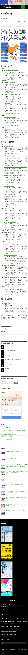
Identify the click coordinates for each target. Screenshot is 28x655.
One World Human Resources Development (15, 277)
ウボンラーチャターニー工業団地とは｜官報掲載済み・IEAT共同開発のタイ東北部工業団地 (16, 465)
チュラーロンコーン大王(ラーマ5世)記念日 (15, 359)
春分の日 (3, 332)
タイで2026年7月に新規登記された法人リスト (16, 451)
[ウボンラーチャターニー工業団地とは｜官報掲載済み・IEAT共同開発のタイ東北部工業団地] (3, 467)
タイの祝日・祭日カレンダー (7, 343)
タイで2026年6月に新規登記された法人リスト (16, 458)
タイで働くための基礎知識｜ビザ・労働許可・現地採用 (13, 430)
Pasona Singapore (8, 287)
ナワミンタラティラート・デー (12, 355)
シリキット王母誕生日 (10, 350)
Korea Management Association (12, 70)
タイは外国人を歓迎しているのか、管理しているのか (16, 511)
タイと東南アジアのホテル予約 (8, 604)
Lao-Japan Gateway (9, 243)
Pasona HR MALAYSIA (9, 232)
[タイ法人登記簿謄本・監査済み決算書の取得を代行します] (3, 499)
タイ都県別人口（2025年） (12, 478)
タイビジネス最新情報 (7, 7)
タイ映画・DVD (4, 609)
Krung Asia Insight (8, 146)
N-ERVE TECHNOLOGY (10, 117)
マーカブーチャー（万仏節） (7, 327)
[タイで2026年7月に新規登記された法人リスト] (3, 454)
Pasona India (7, 303)
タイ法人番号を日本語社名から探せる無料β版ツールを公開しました (16, 491)
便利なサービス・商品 (6, 442)
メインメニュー (26, 7)
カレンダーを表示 (22, 21)
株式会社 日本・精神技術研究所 (17, 651)
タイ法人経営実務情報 (6, 439)
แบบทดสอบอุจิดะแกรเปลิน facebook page (10, 629)
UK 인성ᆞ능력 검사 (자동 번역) (8, 623)
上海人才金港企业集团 (9, 82)
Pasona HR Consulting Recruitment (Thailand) (15, 167)
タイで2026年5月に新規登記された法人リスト (16, 484)
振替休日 (7, 368)
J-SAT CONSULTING (9, 208)
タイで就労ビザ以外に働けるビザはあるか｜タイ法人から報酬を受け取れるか (16, 472)
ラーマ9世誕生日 (9, 364)
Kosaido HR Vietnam (9, 186)
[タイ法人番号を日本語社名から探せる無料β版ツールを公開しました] (3, 493)
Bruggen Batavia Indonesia (10, 255)
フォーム (17, 317)
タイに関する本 (4, 606)
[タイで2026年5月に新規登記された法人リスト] (3, 486)
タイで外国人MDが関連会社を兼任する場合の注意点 (16, 504)
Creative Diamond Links (10, 222)
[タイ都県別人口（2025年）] (3, 480)
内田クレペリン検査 (5, 651)
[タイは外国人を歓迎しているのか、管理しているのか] (3, 512)
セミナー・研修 (4, 427)
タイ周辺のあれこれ (5, 436)
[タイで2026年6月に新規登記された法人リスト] (3, 460)
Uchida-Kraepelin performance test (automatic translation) (14, 621)
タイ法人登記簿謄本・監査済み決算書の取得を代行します (16, 498)
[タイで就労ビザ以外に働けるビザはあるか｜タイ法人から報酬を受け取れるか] (3, 473)
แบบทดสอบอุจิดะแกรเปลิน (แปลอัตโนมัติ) (10, 626)
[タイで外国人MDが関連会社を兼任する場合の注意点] (3, 506)
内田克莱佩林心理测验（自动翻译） (9, 634)
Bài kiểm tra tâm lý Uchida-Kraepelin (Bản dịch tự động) (13, 618)
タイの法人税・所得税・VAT (7, 434)
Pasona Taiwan (7, 129)
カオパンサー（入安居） (10, 346)
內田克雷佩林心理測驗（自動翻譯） (9, 631)
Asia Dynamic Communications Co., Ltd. (17, 649)
